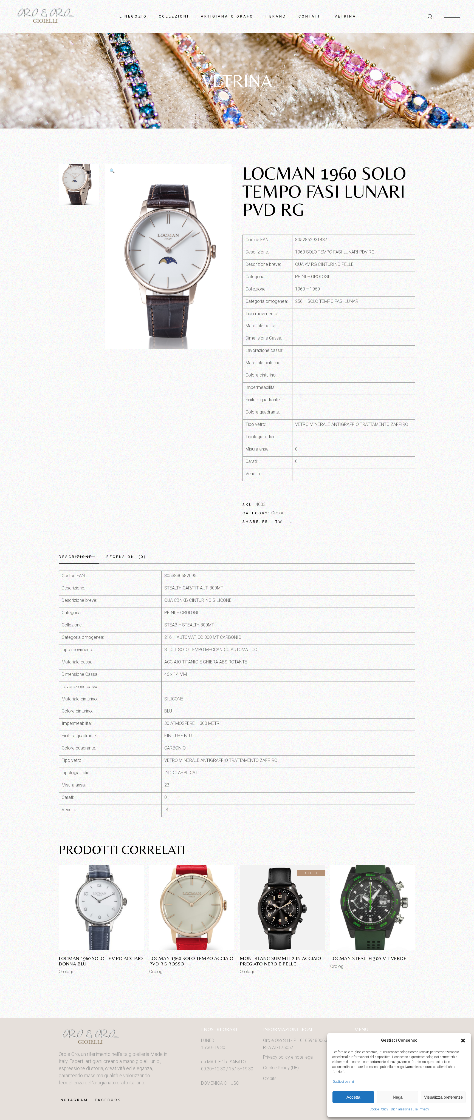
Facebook (108, 1100)
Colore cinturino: (261, 375)
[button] (463, 1040)
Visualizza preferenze (443, 1097)
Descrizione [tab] (75, 557)
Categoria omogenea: (267, 301)
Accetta (353, 1097)
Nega (397, 1097)
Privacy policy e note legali (288, 1057)
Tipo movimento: (262, 313)
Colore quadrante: (263, 412)
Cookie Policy (378, 1109)
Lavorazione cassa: (264, 350)
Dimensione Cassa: (264, 338)
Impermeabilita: (260, 387)
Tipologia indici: (260, 436)
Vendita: (253, 473)
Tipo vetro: (256, 424)
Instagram (73, 1100)
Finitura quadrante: (263, 399)
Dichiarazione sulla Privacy (410, 1109)
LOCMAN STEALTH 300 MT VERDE (368, 958)
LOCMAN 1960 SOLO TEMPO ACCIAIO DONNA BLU (101, 961)
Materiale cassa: (261, 325)
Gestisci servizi (343, 1082)
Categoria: (255, 276)
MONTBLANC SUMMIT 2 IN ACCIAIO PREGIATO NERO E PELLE (280, 961)
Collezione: (256, 289)
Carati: (252, 461)
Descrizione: (257, 252)
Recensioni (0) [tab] (126, 557)
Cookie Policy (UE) (281, 1067)
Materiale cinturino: (263, 362)
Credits (269, 1078)
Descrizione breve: (263, 264)
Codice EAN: (257, 239)
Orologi (278, 512)
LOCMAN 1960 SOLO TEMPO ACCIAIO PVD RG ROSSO (191, 961)
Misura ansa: (257, 449)
